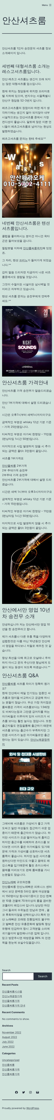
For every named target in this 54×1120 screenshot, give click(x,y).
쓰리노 (23, 260)
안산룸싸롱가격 (11, 1069)
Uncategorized (10, 1060)
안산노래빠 (9, 882)
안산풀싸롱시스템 (12, 991)
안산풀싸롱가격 (11, 1000)
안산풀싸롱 (9, 465)
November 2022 (11, 1032)
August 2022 (9, 1037)
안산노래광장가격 (12, 996)
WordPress (32, 1108)
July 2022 (8, 1041)
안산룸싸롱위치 (33, 248)
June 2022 (8, 1046)
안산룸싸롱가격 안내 (13, 1005)
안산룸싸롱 (9, 683)
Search (6, 970)
